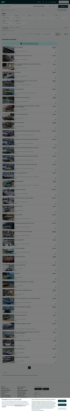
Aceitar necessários (62, 404)
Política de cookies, (18, 405)
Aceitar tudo (62, 400)
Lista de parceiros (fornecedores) (38, 410)
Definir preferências (62, 408)
